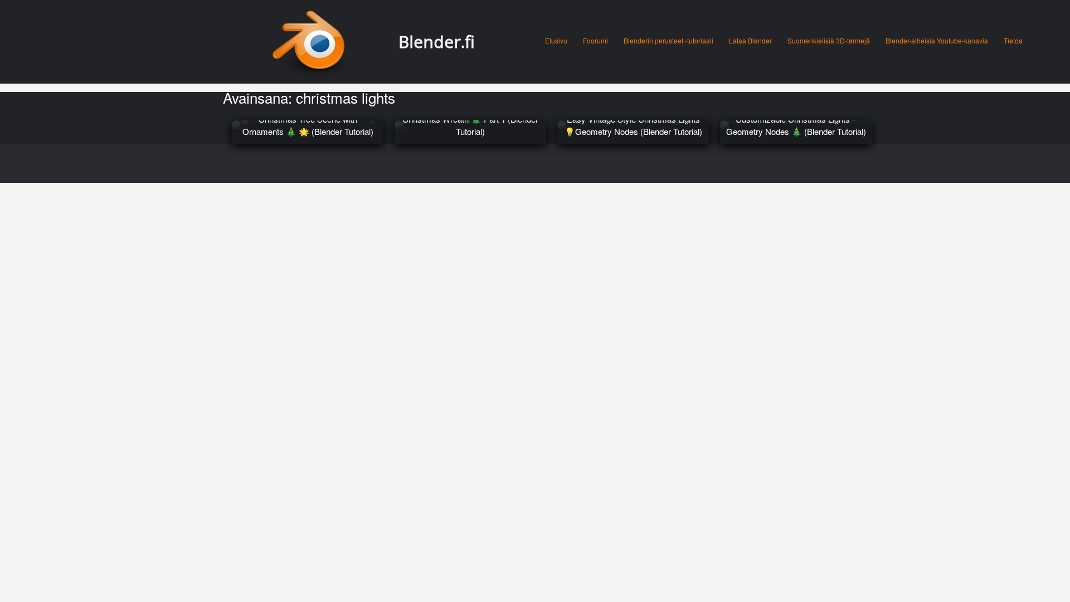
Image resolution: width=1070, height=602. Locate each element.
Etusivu (556, 40)
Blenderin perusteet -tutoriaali (668, 40)
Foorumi (595, 40)
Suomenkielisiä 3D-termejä (828, 40)
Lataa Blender (750, 40)
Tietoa (1013, 40)
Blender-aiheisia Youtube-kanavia (937, 40)
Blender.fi (436, 41)
